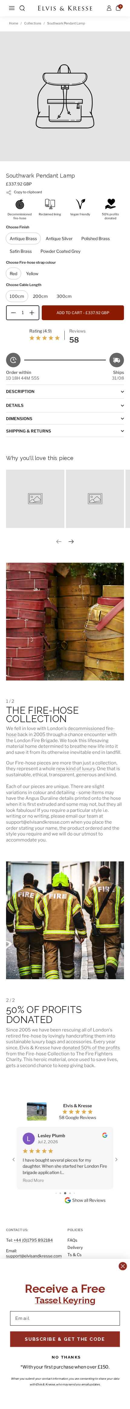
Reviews (77, 330)
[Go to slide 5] (65, 1193)
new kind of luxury (75, 768)
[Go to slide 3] (56, 1193)
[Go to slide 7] (74, 1193)
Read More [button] (33, 1180)
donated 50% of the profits (91, 1047)
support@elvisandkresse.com (34, 1255)
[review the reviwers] (104, 1136)
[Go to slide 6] (70, 1193)
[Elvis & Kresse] (65, 8)
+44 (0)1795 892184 (33, 1240)
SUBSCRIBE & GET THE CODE (65, 1339)
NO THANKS (66, 1357)
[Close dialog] (123, 1266)
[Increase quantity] (34, 313)
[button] (22, 8)
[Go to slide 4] (60, 1193)
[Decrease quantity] (11, 313)
